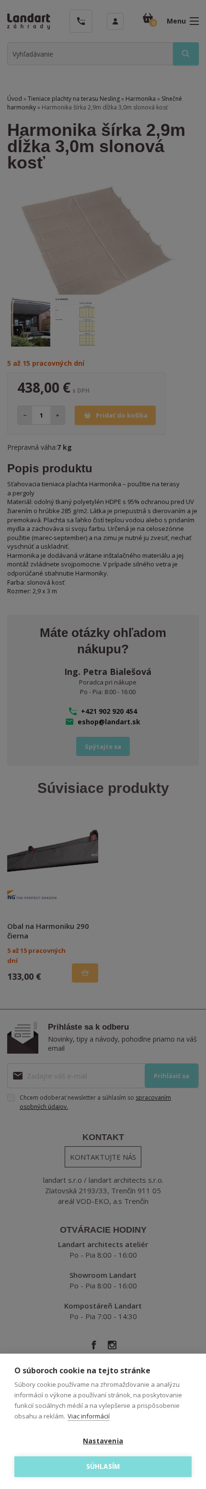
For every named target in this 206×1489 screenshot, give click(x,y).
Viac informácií (89, 1416)
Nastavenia (103, 1441)
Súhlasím (103, 1466)
